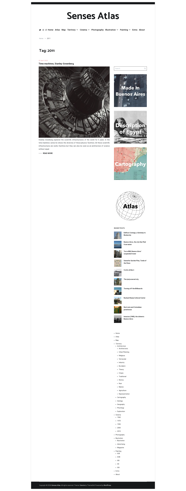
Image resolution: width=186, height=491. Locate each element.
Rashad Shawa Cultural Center (134, 298)
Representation (124, 394)
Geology (120, 401)
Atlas (57, 30)
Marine (121, 387)
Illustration (110, 30)
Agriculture (122, 390)
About (142, 30)
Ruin (120, 383)
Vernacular (122, 359)
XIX (118, 460)
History (121, 380)
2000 (119, 428)
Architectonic (123, 348)
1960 (119, 417)
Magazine (120, 447)
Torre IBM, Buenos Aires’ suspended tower (132, 253)
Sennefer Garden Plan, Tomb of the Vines (135, 262)
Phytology (120, 408)
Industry (121, 362)
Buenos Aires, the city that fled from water (135, 243)
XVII (118, 453)
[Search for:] (130, 68)
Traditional (122, 376)
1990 (119, 424)
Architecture (121, 346)
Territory (71, 30)
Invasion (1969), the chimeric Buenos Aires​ (134, 318)
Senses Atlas (93, 16)
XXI (118, 467)
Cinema (83, 30)
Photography (97, 30)
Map (64, 30)
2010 (119, 431)
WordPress (107, 485)
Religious (122, 355)
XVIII (118, 457)
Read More (48, 153)
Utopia (121, 373)
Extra (134, 30)
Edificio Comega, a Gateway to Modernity (135, 234)
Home (50, 30)
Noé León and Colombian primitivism (133, 308)
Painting (124, 30)
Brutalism (122, 366)
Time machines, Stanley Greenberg (56, 64)
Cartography (121, 397)
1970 (119, 421)
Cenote (82, 485)
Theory (121, 369)
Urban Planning (124, 352)
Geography (121, 404)
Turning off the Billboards (133, 288)
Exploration (121, 411)
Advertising (121, 444)
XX (118, 464)
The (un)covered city (131, 279)
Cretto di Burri (129, 270)
